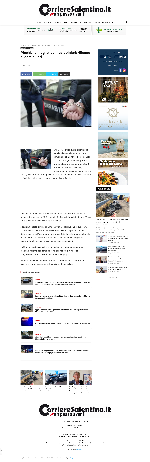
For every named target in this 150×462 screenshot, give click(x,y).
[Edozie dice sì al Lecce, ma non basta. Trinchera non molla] (101, 269)
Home (22, 45)
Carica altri (112, 277)
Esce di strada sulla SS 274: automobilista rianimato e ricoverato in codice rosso (55, 389)
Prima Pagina (30, 48)
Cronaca (27, 45)
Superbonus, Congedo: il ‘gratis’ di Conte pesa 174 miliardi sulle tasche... (118, 238)
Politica (72, 384)
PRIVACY (79, 449)
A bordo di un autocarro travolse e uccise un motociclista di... (112, 220)
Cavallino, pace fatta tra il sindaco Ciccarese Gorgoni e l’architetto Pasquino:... (117, 259)
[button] (127, 22)
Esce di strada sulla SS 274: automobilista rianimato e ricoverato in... (117, 249)
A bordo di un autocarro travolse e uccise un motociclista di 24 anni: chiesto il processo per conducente (31, 389)
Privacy (1, 452)
